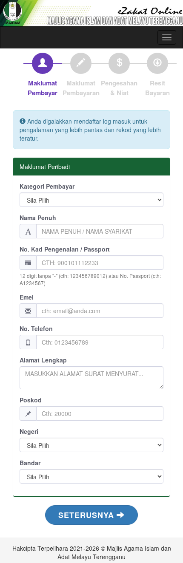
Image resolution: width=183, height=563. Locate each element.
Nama (38, 217)
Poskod (31, 400)
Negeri (29, 431)
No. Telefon (36, 328)
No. (65, 249)
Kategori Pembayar (47, 186)
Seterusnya (87, 515)
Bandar (30, 462)
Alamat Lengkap (43, 360)
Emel (27, 297)
